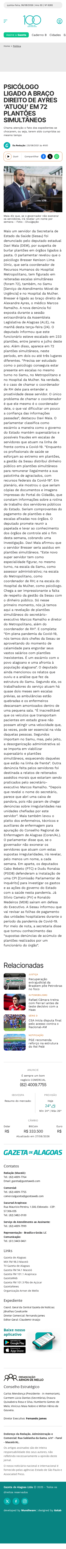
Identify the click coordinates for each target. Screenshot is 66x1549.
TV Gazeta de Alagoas (17, 1266)
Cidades (55, 35)
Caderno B (39, 35)
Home (7, 46)
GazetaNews (11, 1286)
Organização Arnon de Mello (21, 1290)
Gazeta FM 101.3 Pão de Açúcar (23, 1282)
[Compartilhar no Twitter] (50, 156)
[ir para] (44, 1341)
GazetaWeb (11, 1278)
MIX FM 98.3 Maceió (16, 1261)
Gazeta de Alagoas (15, 1257)
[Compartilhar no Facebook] (43, 156)
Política (17, 46)
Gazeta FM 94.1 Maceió (18, 1270)
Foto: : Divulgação (27, 221)
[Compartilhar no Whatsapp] (56, 156)
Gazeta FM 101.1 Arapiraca (20, 1274)
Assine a (16, 34)
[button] (59, 21)
